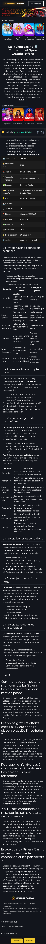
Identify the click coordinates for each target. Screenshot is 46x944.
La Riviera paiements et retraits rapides (23, 154)
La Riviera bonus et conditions (19, 149)
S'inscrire (29, 941)
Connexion (17, 941)
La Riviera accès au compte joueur (21, 143)
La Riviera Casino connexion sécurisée (22, 140)
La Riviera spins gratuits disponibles (21, 146)
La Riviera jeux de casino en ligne (20, 152)
